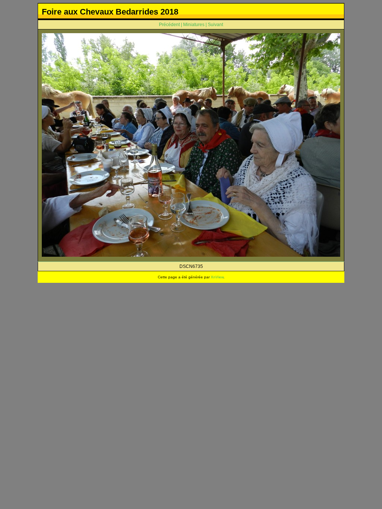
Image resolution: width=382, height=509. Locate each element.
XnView (217, 277)
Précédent (169, 24)
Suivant (215, 24)
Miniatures (193, 24)
